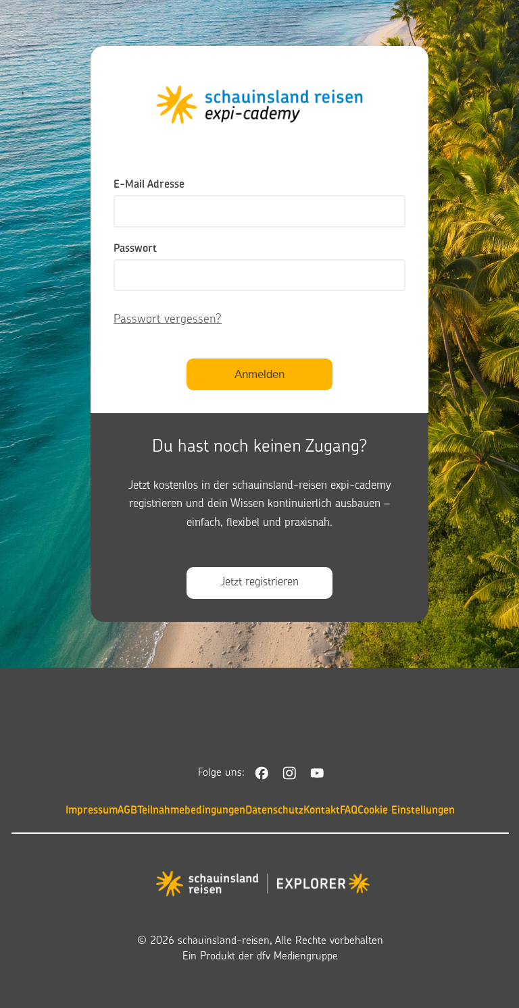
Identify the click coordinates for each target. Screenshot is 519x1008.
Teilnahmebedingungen (191, 810)
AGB (127, 810)
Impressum (92, 810)
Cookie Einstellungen (406, 810)
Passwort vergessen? (168, 319)
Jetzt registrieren (259, 583)
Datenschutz (274, 810)
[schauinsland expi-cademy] (262, 886)
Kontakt (321, 810)
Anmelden (259, 374)
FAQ (348, 810)
